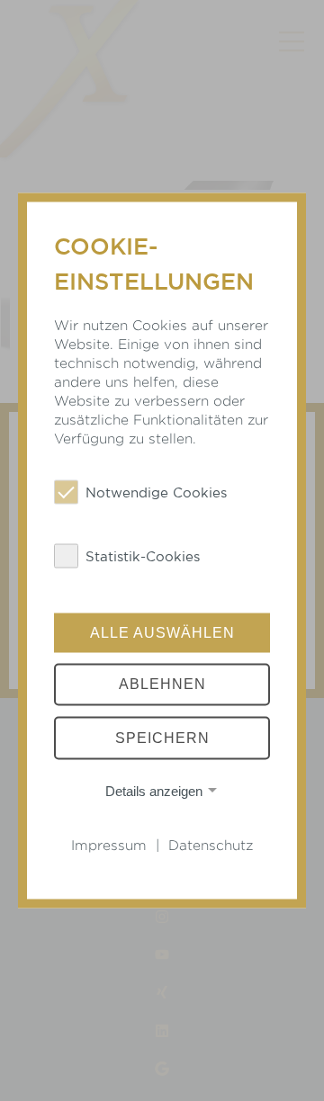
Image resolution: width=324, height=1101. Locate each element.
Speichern (162, 738)
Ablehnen (162, 684)
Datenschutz (210, 845)
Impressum (109, 845)
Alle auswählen (162, 632)
